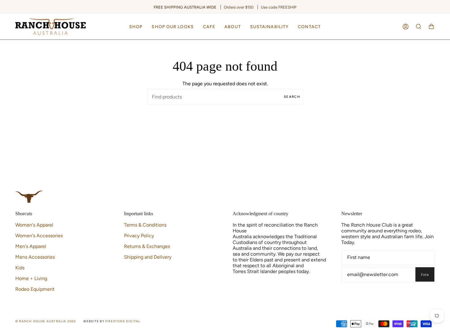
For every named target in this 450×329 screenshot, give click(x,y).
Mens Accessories (35, 257)
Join (425, 274)
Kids (19, 268)
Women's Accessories (39, 235)
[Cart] (431, 26)
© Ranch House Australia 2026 (45, 321)
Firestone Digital (122, 321)
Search (292, 97)
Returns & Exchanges (147, 246)
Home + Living (31, 278)
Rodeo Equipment (34, 289)
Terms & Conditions (145, 225)
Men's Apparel (30, 246)
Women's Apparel (34, 225)
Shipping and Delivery (147, 257)
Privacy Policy (139, 235)
